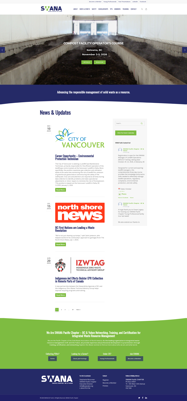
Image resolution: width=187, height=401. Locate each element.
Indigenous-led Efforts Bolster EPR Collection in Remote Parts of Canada (79, 279)
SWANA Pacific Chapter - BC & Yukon (133, 150)
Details (87, 62)
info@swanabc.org (86, 386)
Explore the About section (89, 345)
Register (99, 62)
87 (73, 309)
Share (131, 197)
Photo (124, 194)
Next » (78, 309)
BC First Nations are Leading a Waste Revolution (74, 229)
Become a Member (109, 383)
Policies (105, 386)
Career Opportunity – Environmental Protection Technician (74, 157)
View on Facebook (123, 197)
